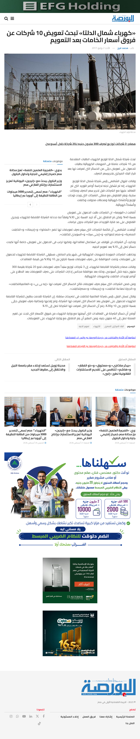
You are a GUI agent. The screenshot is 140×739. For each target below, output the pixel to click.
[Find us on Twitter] (37, 716)
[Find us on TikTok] (39, 723)
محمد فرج (122, 48)
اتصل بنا (130, 723)
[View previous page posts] (37, 204)
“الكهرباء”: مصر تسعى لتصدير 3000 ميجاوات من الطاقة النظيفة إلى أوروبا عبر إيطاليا (34, 193)
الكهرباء (96, 326)
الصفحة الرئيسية (125, 716)
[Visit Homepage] (123, 18)
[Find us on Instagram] (11, 716)
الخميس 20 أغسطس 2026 (33, 443)
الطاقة (101, 423)
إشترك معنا (106, 716)
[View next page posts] (30, 204)
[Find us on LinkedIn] (30, 716)
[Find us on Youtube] (24, 716)
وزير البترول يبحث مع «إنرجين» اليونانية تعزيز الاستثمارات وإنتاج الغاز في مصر (34, 182)
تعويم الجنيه (84, 326)
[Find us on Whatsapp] (17, 716)
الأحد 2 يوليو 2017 (101, 48)
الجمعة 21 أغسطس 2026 (125, 443)
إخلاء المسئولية (70, 716)
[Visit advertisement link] (70, 6)
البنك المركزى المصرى (114, 326)
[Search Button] (6, 18)
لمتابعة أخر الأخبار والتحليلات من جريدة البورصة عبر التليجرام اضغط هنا (101, 346)
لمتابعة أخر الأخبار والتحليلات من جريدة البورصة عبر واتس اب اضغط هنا (100, 337)
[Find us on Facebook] (43, 716)
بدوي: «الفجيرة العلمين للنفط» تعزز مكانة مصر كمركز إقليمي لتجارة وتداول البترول (35, 172)
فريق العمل (89, 716)
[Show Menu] (12, 18)
